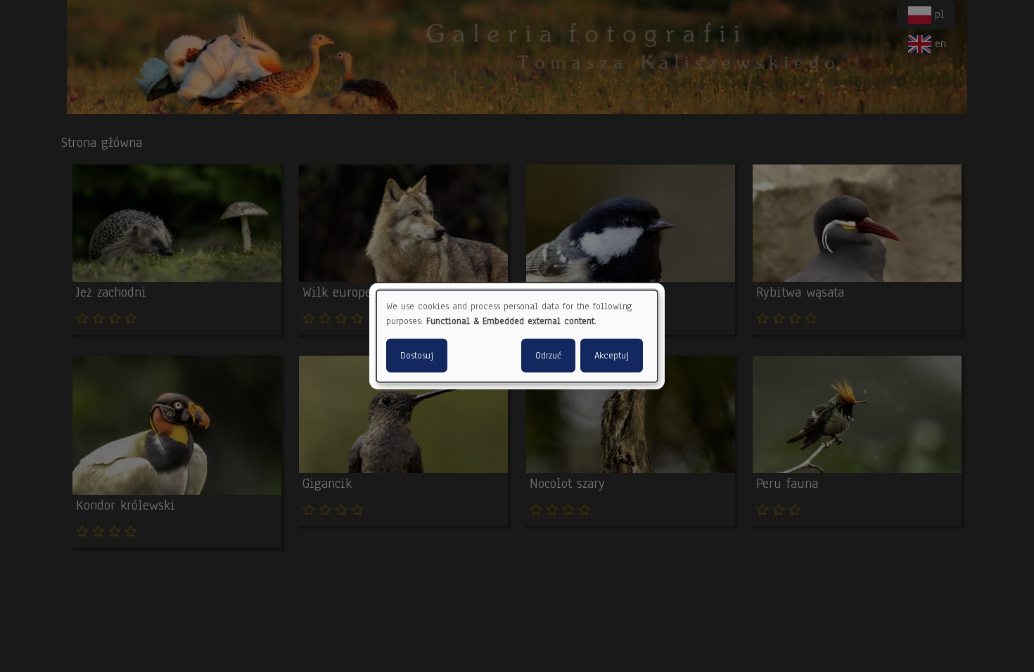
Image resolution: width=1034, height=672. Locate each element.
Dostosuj (416, 355)
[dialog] (517, 336)
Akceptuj (611, 355)
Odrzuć (548, 355)
